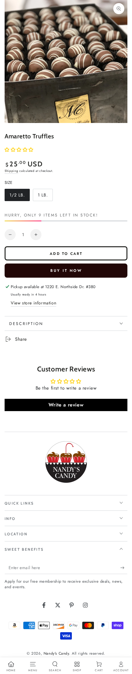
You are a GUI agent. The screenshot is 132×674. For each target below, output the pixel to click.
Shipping (11, 170)
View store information (33, 303)
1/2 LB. (19, 196)
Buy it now (66, 270)
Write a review (66, 404)
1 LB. (45, 196)
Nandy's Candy (56, 653)
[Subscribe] (123, 568)
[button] (19, 149)
